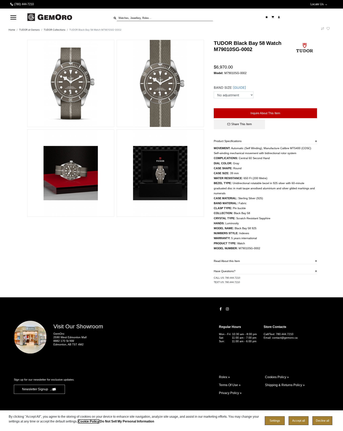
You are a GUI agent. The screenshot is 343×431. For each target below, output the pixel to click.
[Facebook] (221, 309)
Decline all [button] (322, 420)
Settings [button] (275, 420)
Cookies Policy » (277, 377)
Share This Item (241, 124)
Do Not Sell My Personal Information (127, 421)
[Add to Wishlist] (330, 28)
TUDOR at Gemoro (29, 29)
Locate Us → (319, 4)
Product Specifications (228, 141)
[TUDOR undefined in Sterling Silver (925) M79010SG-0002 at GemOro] (71, 83)
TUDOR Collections (54, 29)
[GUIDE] (239, 88)
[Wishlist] (267, 17)
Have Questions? (224, 271)
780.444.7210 (232, 277)
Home (12, 29)
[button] (13, 17)
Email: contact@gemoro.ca (281, 337)
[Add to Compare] (322, 30)
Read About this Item (227, 261)
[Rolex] (314, 17)
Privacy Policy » (230, 393)
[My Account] (279, 17)
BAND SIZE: (230, 88)
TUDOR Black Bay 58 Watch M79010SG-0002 (95, 29)
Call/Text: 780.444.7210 (278, 334)
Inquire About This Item (265, 113)
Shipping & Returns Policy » (285, 385)
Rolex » (224, 377)
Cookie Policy (88, 421)
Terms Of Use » (230, 385)
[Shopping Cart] (273, 17)
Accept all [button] (298, 420)
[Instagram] (228, 309)
